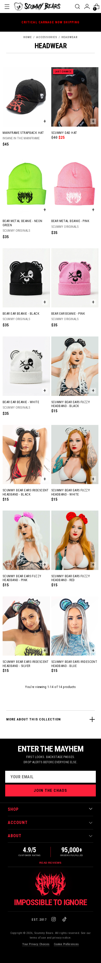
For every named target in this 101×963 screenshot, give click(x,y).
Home (27, 37)
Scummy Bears (44, 933)
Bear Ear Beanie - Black (21, 313)
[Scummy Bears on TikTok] (65, 919)
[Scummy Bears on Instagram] (54, 919)
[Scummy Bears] (37, 6)
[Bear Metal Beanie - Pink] (75, 185)
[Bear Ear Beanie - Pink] (75, 277)
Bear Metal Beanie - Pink (70, 221)
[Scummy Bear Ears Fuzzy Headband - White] (75, 454)
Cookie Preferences (66, 944)
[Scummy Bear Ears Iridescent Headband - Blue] (75, 626)
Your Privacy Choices (36, 944)
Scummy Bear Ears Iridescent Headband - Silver (26, 664)
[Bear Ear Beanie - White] (26, 366)
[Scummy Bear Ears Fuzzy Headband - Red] (75, 540)
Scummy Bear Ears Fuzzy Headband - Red (70, 578)
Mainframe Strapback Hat (23, 133)
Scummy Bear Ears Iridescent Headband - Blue (74, 664)
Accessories (46, 37)
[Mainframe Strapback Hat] (26, 96)
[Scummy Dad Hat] (75, 96)
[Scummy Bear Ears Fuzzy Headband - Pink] (26, 540)
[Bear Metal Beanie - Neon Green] (26, 185)
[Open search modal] (77, 6)
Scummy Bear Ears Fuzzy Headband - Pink (22, 578)
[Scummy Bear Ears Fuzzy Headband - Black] (75, 366)
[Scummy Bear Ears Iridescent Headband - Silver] (26, 626)
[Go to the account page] (86, 6)
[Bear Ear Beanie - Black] (26, 277)
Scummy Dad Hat (64, 133)
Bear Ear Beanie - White (21, 402)
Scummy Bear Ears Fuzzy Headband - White (70, 492)
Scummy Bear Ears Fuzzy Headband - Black (70, 404)
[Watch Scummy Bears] (50, 884)
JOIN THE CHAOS (50, 790)
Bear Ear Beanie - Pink (68, 313)
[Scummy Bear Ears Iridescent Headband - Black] (26, 454)
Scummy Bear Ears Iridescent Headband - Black (26, 492)
